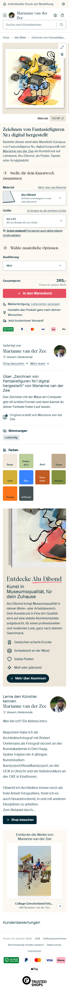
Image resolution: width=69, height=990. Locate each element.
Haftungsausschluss (54, 938)
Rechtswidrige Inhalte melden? (26, 945)
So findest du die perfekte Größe (46, 210)
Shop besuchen (14, 364)
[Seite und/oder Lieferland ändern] (63, 4)
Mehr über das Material (52, 187)
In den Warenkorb (37, 293)
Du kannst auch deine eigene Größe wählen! (32, 233)
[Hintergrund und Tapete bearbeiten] (62, 54)
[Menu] (5, 15)
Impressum (34, 951)
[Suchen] (61, 24)
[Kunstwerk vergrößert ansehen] (62, 47)
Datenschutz (54, 945)
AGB (37, 938)
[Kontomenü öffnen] (55, 15)
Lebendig (11, 437)
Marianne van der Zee (32, 15)
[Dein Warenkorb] (62, 15)
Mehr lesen (38, 364)
